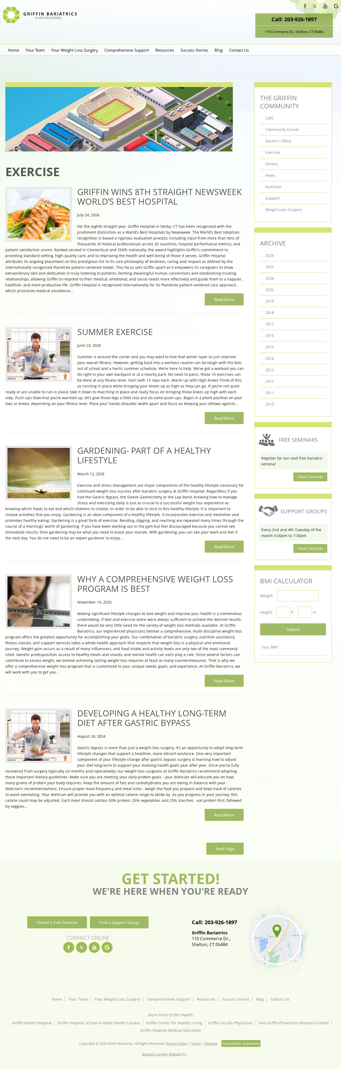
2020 (269, 289)
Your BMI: (270, 647)
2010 (269, 404)
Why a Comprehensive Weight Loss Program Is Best (155, 583)
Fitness (271, 163)
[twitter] (314, 7)
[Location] (276, 941)
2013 (269, 369)
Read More (224, 299)
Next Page (225, 848)
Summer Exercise (115, 332)
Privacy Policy (177, 1043)
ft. (293, 612)
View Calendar (310, 476)
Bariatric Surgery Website (162, 1054)
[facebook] (305, 7)
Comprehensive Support (126, 50)
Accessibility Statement (241, 1043)
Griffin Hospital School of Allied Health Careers (98, 1022)
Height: (266, 612)
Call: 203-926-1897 (294, 19)
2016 (269, 335)
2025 (269, 266)
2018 (269, 312)
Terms (196, 1043)
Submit (293, 629)
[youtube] (325, 6)
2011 (269, 392)
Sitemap (210, 1043)
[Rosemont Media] (193, 1054)
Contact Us (239, 50)
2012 (269, 381)
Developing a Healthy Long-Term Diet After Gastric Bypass (151, 718)
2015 (269, 346)
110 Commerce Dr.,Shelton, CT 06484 (211, 938)
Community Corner (282, 129)
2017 (269, 324)
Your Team (35, 50)
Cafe (269, 118)
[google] (336, 7)
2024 (269, 278)
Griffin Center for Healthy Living (174, 1022)
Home (13, 50)
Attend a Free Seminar (57, 922)
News (270, 175)
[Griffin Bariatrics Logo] (42, 21)
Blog (218, 50)
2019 (269, 301)
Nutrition (273, 186)
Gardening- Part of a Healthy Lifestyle (144, 455)
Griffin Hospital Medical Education (170, 1030)
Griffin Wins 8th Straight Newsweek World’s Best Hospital (159, 196)
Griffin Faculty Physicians (230, 1022)
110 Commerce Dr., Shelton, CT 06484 (294, 31)
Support (272, 198)
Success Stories (194, 50)
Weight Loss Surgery (283, 209)
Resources (164, 50)
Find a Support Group (119, 922)
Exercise (272, 152)
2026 (269, 255)
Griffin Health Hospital (32, 1022)
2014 (269, 358)
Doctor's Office (278, 140)
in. (315, 612)
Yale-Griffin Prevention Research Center (293, 1022)
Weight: (267, 595)
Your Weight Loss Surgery (74, 50)
